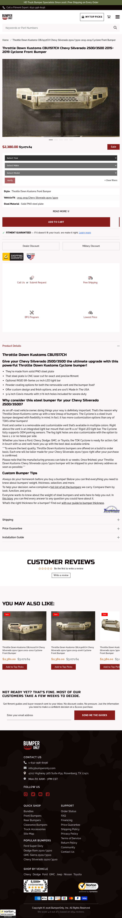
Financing (66, 820)
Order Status (68, 811)
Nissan (68, 874)
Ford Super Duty (33, 845)
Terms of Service (71, 838)
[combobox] (61, 28)
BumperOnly (57, 908)
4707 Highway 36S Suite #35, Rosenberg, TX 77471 (58, 773)
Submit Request (38, 282)
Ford (45, 874)
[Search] (115, 28)
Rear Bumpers (32, 820)
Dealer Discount (31, 246)
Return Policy (69, 842)
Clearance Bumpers (35, 824)
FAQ (63, 815)
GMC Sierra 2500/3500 (37, 855)
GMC (52, 874)
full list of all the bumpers (65, 487)
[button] (8, 913)
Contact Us (67, 851)
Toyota (77, 874)
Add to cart (56, 222)
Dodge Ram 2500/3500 (38, 850)
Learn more (85, 232)
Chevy (27, 874)
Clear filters (111, 180)
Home (5, 40)
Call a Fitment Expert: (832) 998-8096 (26, 7)
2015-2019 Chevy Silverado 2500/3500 (37, 197)
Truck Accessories (35, 829)
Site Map (29, 833)
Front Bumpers (32, 815)
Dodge (37, 874)
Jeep (59, 874)
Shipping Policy (70, 829)
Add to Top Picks (15, 667)
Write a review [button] (61, 575)
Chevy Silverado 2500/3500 (41, 859)
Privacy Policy (69, 833)
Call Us (21, 282)
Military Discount (91, 246)
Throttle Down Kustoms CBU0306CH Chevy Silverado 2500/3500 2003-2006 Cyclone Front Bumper (72, 650)
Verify (10, 180)
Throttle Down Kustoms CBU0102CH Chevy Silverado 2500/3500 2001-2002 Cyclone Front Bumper (23, 650)
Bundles (29, 811)
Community (68, 847)
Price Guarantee (70, 824)
